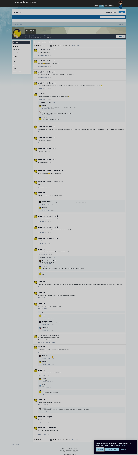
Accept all (100, 449)
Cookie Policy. (122, 445)
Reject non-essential (112, 449)
